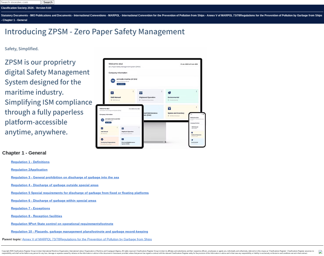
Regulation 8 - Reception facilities (36, 216)
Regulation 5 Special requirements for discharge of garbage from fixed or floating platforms (80, 193)
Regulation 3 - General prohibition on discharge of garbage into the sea (65, 177)
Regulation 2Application (29, 169)
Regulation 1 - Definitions (30, 162)
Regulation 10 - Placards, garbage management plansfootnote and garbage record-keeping (79, 231)
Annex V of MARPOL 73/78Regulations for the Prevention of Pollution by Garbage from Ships (87, 239)
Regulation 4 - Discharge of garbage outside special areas (55, 185)
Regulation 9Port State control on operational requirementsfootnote (62, 223)
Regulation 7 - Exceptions (30, 208)
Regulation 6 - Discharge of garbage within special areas (53, 200)
